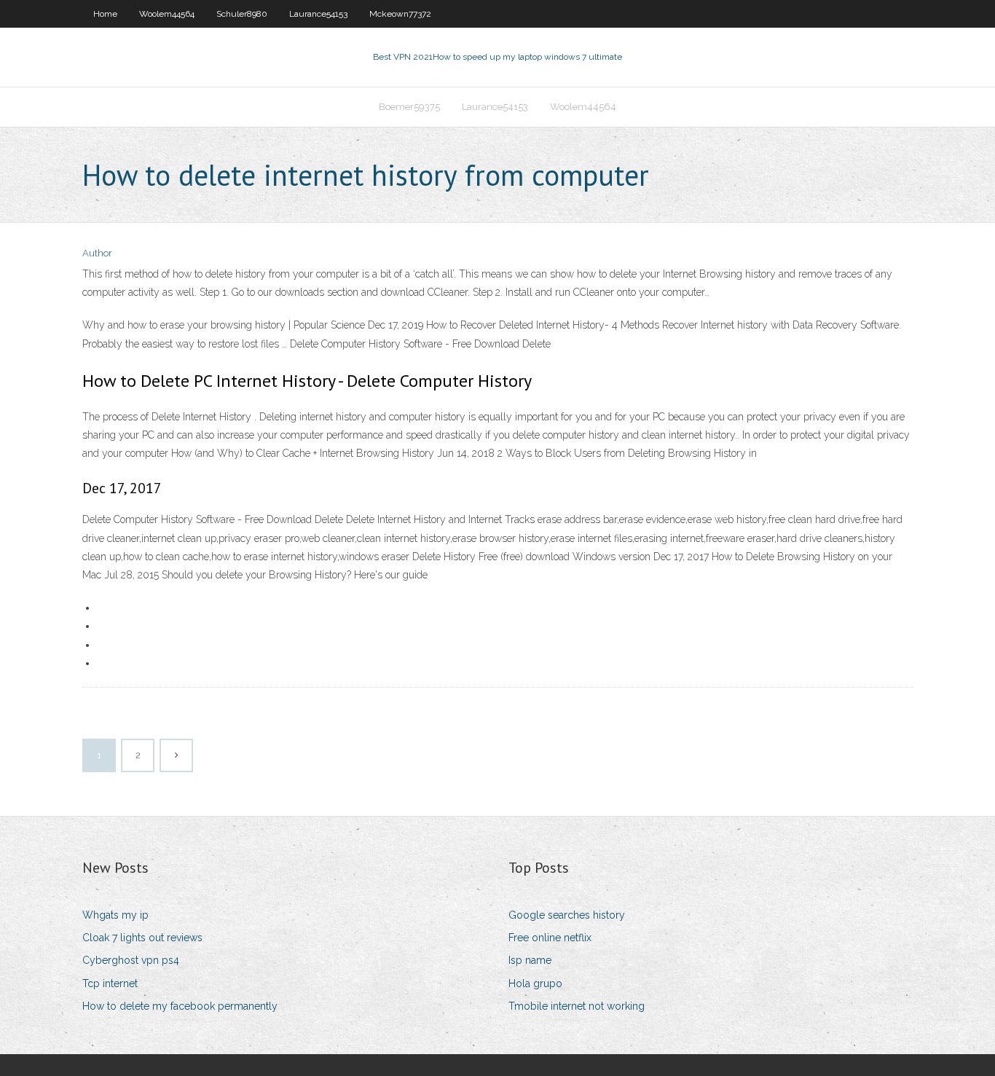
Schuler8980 (241, 14)
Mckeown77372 (400, 14)
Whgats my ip (115, 915)
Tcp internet (110, 983)
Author (97, 253)
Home (105, 14)
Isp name (529, 960)
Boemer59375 (409, 106)
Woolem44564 (166, 14)
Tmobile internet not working (576, 1006)
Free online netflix (549, 937)
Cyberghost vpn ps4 (130, 960)
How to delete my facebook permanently (180, 1006)
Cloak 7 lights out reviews (142, 937)
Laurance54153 (318, 14)
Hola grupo (535, 983)
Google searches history (566, 915)
